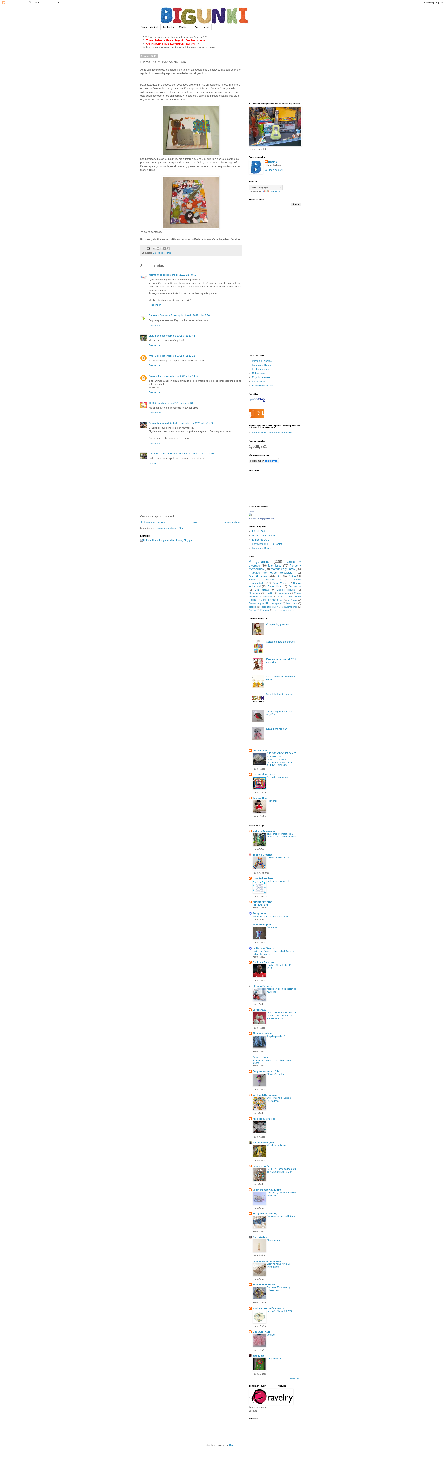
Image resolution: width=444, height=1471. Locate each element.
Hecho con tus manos (264, 535)
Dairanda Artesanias (160, 453)
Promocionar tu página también (262, 518)
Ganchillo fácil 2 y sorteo (279, 693)
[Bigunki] (250, 515)
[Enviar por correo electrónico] (154, 248)
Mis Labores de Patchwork (268, 1308)
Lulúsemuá (259, 1009)
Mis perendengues (264, 1142)
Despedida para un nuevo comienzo (270, 916)
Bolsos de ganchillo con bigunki (265, 603)
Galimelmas (258, 373)
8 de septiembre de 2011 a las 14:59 (178, 376)
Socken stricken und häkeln (281, 1216)
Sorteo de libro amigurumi (280, 641)
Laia (151, 335)
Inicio (194, 522)
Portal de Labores (262, 360)
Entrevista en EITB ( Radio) (267, 543)
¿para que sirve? (269, 607)
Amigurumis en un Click (267, 1071)
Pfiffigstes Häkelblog (265, 1213)
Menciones (254, 593)
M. (150, 403)
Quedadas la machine (278, 777)
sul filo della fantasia (265, 1095)
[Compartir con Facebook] (164, 248)
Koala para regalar (276, 728)
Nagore (153, 376)
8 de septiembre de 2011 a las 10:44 (175, 335)
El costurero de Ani (262, 385)
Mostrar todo (295, 1378)
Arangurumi (259, 913)
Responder (155, 304)
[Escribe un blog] (158, 248)
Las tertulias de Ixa (264, 774)
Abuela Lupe (260, 750)
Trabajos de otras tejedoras (270, 572)
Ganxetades (260, 1237)
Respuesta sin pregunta (267, 1261)
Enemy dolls (258, 381)
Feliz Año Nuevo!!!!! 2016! (280, 1311)
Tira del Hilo (260, 798)
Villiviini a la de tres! (277, 1145)
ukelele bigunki (286, 589)
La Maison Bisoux (261, 365)
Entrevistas (286, 610)
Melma (152, 274)
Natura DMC (274, 579)
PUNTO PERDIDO (263, 902)
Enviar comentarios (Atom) (170, 527)
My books (168, 27)
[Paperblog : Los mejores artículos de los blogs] (257, 401)
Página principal (149, 27)
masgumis (259, 1355)
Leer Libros (291, 603)
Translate (275, 191)
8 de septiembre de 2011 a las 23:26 (193, 453)
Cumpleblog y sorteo (277, 624)
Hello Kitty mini (260, 905)
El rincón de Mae (262, 1033)
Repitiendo (272, 801)
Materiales (283, 593)
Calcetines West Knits (278, 857)
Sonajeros (272, 927)
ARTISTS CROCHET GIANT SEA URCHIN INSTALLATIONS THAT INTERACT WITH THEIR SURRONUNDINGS (281, 759)
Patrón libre (274, 586)
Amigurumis (259, 561)
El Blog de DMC (260, 539)
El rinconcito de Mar (264, 1284)
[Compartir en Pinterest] (168, 248)
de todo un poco (262, 924)
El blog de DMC (260, 369)
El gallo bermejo (261, 377)
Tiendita (269, 593)
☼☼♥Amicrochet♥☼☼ (265, 878)
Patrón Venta (279, 583)
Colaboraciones (289, 607)
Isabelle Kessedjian (264, 831)
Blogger (233, 1445)
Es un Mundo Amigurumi (267, 1189)
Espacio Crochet (262, 854)
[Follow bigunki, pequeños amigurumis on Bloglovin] (264, 462)
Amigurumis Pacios (264, 1118)
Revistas (264, 610)
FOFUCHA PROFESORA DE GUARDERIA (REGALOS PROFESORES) (281, 1015)
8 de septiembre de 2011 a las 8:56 (190, 315)
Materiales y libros (162, 253)
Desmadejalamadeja (160, 423)
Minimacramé (273, 1240)
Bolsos (252, 579)
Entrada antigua (231, 522)
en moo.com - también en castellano (272, 432)
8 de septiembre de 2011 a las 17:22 (193, 423)
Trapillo (252, 607)
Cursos (252, 610)
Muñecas (292, 600)
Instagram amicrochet (278, 881)
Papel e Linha (261, 1057)
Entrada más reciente (153, 522)
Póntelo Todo (259, 531)
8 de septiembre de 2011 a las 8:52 (176, 274)
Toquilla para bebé (276, 1036)
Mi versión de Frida (276, 1074)
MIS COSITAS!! (261, 1331)
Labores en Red (262, 1166)
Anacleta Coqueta (159, 315)
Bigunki (273, 161)
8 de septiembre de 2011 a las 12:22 (175, 355)
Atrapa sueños (274, 1358)
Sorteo (292, 576)
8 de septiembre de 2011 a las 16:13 (172, 403)
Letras (278, 576)
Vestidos (271, 1334)
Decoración (294, 586)
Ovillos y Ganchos (263, 962)
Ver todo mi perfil (274, 169)
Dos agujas (262, 589)
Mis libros (184, 27)
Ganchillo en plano (259, 576)
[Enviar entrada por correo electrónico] (148, 248)
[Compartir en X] (161, 248)
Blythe (275, 610)
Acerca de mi (202, 27)
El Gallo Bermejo (262, 986)
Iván (151, 355)
